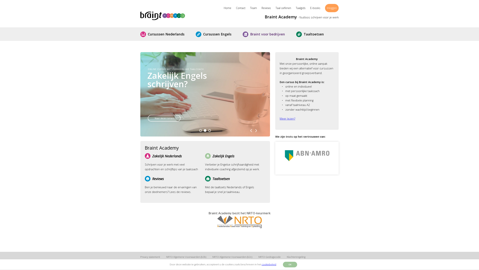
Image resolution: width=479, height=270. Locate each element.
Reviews (266, 8)
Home (227, 8)
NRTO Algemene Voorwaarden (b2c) (232, 257)
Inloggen (332, 8)
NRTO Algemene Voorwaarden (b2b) (186, 257)
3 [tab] (209, 132)
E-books (315, 8)
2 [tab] (205, 132)
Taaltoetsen (316, 34)
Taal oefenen (283, 8)
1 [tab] (200, 132)
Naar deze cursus (164, 118)
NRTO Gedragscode (269, 257)
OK (290, 264)
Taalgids (301, 8)
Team (253, 8)
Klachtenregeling (296, 257)
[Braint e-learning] (174, 15)
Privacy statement (150, 257)
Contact (240, 8)
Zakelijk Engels (223, 156)
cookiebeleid (269, 264)
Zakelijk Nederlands (167, 156)
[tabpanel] (205, 94)
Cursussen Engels (220, 34)
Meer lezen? (287, 118)
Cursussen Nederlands (169, 34)
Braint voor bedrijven (270, 34)
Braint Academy (281, 17)
